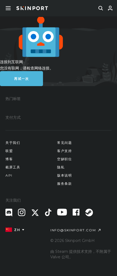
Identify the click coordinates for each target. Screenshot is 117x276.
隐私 (60, 167)
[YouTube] (62, 212)
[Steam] (89, 212)
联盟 (9, 151)
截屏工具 (12, 167)
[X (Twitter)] (35, 213)
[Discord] (8, 213)
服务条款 (64, 183)
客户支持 (64, 151)
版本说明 (64, 175)
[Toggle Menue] (8, 8)
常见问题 (64, 143)
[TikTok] (48, 212)
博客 (9, 159)
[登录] (110, 8)
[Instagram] (21, 212)
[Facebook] (76, 212)
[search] (100, 8)
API (9, 175)
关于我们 (12, 143)
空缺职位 (64, 159)
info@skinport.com (73, 230)
